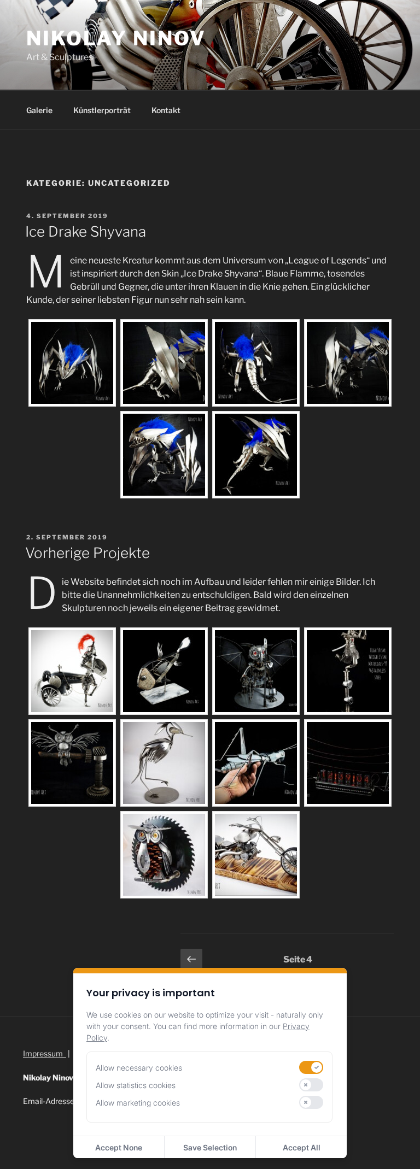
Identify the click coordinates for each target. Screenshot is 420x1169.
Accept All (301, 1147)
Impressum (44, 1053)
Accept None (118, 1147)
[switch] (311, 1067)
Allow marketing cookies (138, 1102)
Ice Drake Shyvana (85, 231)
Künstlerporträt (102, 110)
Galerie (39, 110)
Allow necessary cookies (139, 1067)
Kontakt (165, 110)
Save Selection (210, 1147)
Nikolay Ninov (116, 38)
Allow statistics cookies (136, 1085)
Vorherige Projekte (87, 552)
